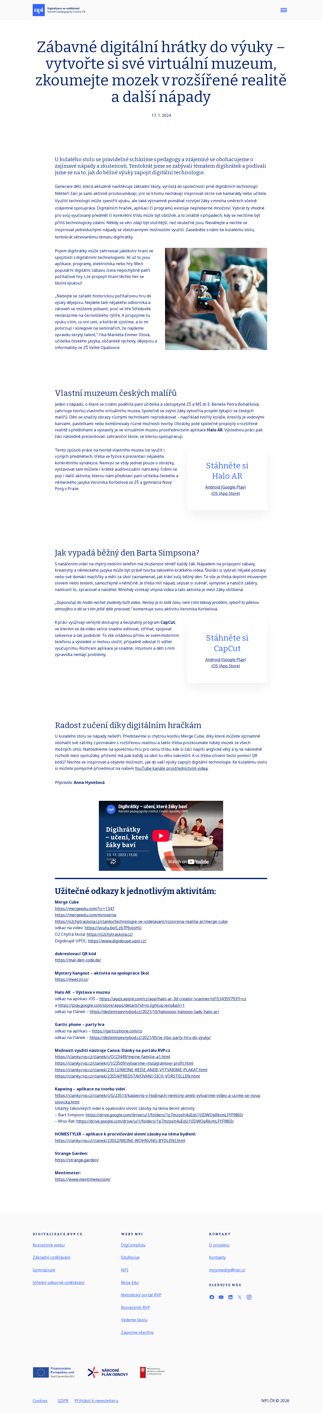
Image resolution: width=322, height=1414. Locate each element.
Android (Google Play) (225, 487)
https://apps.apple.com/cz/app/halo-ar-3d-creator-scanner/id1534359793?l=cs (172, 999)
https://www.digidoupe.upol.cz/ (117, 941)
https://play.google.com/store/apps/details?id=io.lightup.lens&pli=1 (121, 1005)
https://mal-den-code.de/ (78, 960)
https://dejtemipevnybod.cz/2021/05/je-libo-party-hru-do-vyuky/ (150, 1037)
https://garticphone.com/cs (117, 1031)
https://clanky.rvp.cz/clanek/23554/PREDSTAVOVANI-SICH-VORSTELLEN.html (127, 1076)
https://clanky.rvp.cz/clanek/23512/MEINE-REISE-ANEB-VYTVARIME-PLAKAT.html (131, 1070)
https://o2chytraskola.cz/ (110, 934)
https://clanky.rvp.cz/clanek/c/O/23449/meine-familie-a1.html (112, 1056)
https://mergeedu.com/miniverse (85, 915)
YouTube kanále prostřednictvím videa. (171, 768)
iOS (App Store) (225, 493)
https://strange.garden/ (77, 1160)
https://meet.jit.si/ (72, 979)
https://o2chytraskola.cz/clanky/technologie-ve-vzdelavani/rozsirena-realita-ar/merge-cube (141, 921)
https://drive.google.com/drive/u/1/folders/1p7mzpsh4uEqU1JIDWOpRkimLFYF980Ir (164, 1115)
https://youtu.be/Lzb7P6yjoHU (113, 927)
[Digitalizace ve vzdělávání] (59, 10)
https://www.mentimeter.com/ (82, 1179)
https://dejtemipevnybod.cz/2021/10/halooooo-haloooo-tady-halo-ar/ (154, 1011)
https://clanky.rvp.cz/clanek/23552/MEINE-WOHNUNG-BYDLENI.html (120, 1140)
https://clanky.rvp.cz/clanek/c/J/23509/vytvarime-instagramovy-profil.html (124, 1063)
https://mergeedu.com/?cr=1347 (84, 908)
